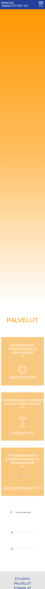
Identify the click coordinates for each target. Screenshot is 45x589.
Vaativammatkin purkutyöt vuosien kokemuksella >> (22, 403)
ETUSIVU (22, 579)
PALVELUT (22, 583)
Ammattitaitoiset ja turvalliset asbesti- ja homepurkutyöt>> (22, 460)
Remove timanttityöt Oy (14, 4)
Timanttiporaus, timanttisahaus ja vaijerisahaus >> (22, 350)
